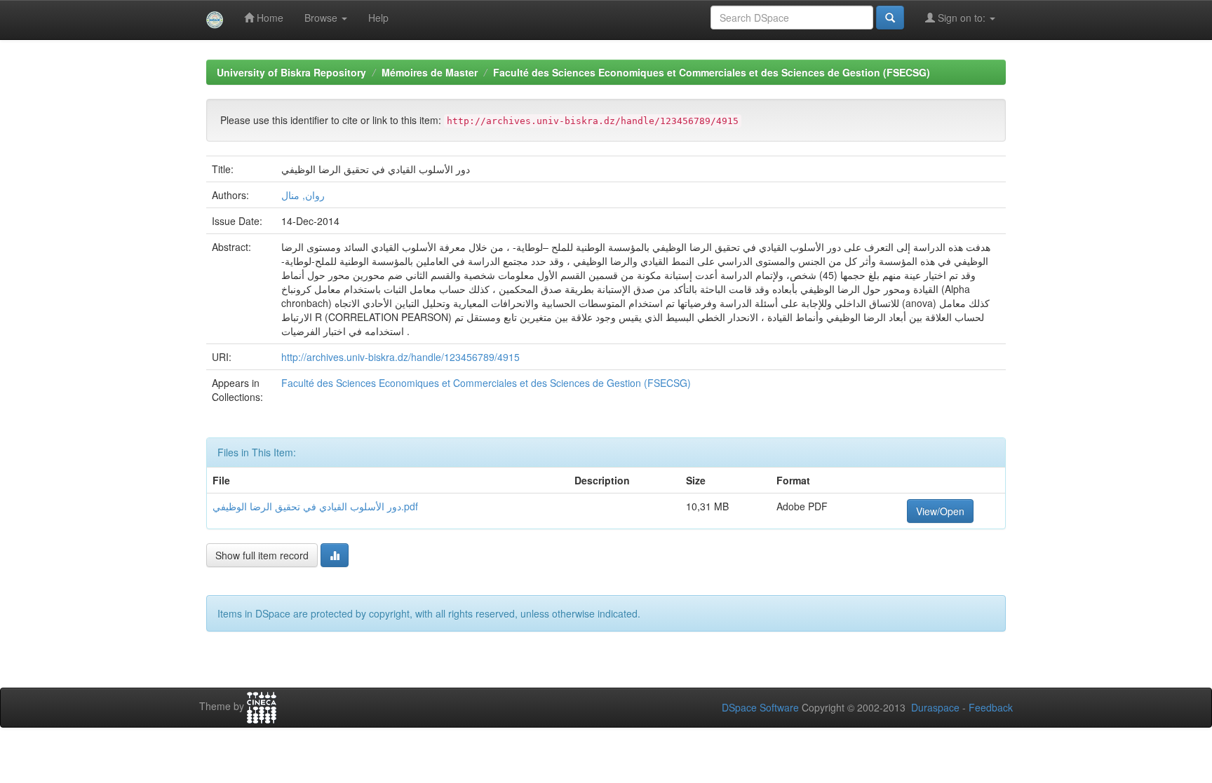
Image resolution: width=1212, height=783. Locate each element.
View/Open (940, 511)
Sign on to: (961, 18)
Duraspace (935, 707)
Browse (322, 18)
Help (378, 18)
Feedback (991, 707)
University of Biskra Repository (291, 72)
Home (268, 18)
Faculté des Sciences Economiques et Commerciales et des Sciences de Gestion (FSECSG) (711, 72)
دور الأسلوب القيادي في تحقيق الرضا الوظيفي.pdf (315, 506)
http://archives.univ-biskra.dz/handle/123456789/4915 (400, 357)
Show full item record (262, 555)
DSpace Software (760, 707)
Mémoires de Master (430, 72)
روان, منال (303, 195)
